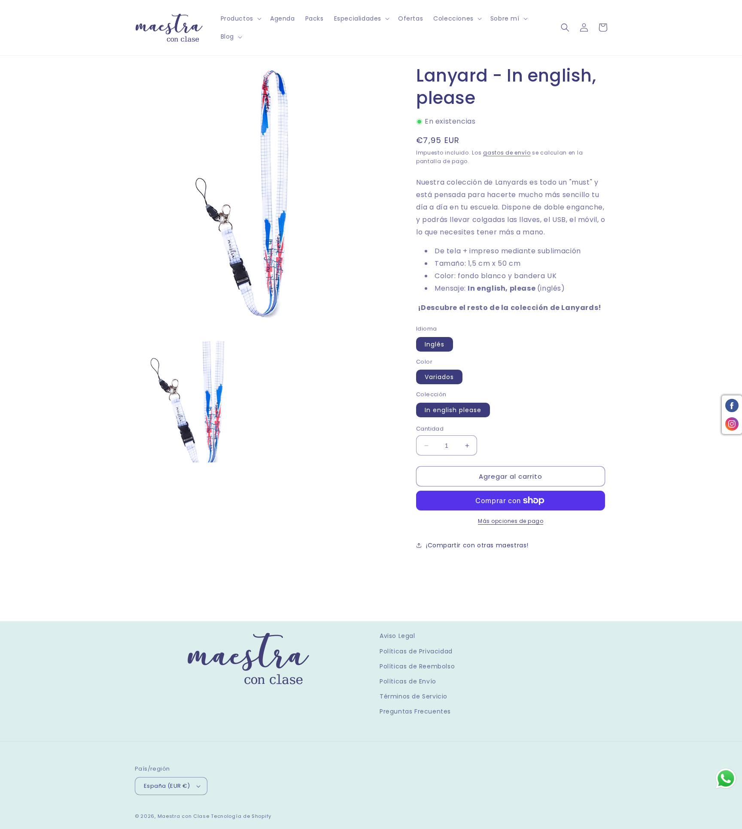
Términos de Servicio (413, 696)
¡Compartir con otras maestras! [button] (477, 545)
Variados (439, 377)
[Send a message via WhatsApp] (726, 778)
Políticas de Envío (408, 681)
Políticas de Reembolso (417, 666)
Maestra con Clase (184, 816)
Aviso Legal (397, 636)
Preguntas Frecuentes (415, 711)
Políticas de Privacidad (416, 651)
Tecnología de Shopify (241, 816)
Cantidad (430, 429)
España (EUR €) (167, 786)
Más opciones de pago (510, 521)
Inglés (434, 344)
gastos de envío (507, 152)
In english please (453, 410)
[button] (240, 18)
